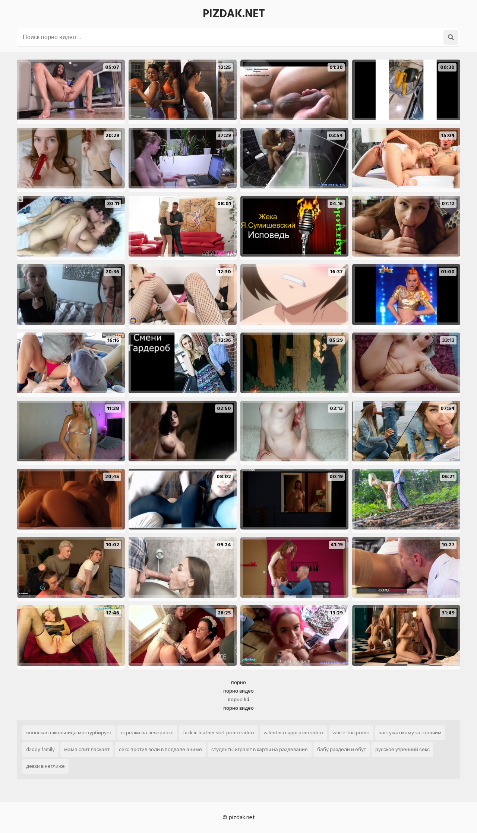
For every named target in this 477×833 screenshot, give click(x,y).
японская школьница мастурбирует (69, 732)
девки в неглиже (45, 766)
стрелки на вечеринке (147, 732)
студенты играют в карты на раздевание (259, 749)
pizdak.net (234, 14)
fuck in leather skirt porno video (218, 732)
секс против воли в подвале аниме (160, 749)
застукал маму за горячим (410, 732)
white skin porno (351, 732)
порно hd (238, 699)
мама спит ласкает (87, 749)
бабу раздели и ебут (341, 749)
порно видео (238, 691)
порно (238, 682)
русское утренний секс (402, 749)
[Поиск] (450, 37)
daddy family (40, 749)
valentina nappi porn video (293, 732)
